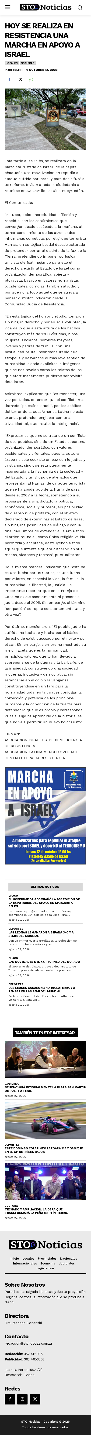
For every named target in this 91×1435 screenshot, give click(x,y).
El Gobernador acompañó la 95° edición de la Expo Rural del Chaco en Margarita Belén (44, 903)
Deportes (15, 928)
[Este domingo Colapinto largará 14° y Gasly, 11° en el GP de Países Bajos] (45, 1120)
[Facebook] (9, 79)
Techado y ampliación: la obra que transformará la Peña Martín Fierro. (36, 1211)
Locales (12, 63)
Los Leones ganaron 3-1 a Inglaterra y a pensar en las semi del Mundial (41, 989)
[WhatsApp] (30, 79)
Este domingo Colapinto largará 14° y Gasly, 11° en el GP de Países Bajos (44, 1150)
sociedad (27, 63)
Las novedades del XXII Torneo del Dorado (44, 962)
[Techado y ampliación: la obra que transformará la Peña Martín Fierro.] (45, 1181)
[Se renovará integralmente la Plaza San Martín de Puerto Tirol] (45, 1059)
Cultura (11, 1205)
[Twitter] (20, 79)
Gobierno (12, 1083)
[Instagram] (22, 1399)
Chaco (13, 895)
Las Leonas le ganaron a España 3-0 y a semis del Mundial (41, 934)
